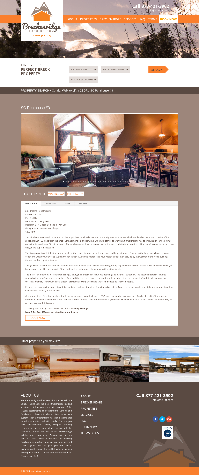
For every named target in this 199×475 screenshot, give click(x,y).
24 (120, 181)
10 (85, 181)
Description (31, 203)
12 (90, 181)
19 (108, 181)
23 (118, 181)
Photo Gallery (75, 194)
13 (93, 181)
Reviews (83, 203)
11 (88, 181)
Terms (152, 19)
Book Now (168, 19)
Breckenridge (110, 19)
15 (98, 181)
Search (157, 70)
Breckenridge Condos (151, 14)
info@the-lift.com (162, 400)
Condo (56, 90)
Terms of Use (90, 433)
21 (113, 181)
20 (110, 181)
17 (103, 181)
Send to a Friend (36, 194)
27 (127, 181)
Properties (88, 19)
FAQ (142, 19)
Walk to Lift (69, 90)
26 (125, 181)
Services (165, 14)
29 (132, 181)
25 (123, 181)
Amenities (51, 203)
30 (135, 181)
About (72, 19)
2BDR (84, 90)
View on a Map (56, 194)
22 (115, 181)
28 (130, 181)
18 (105, 181)
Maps (67, 203)
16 (100, 181)
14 (95, 181)
